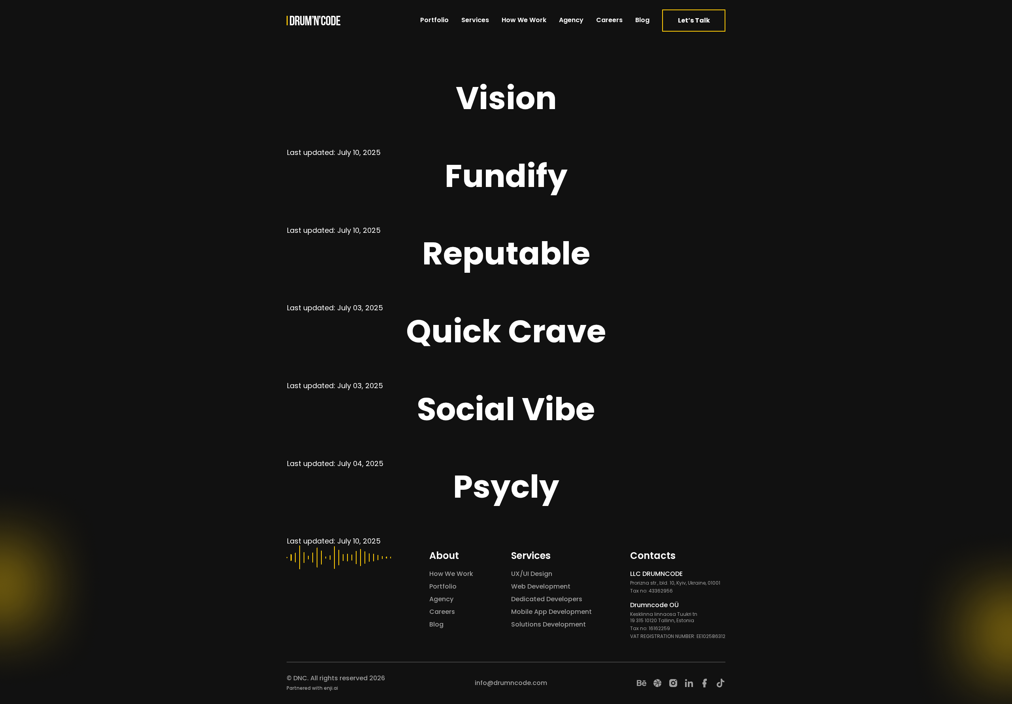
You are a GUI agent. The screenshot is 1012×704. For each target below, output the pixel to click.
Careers (609, 20)
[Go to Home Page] (313, 20)
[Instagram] (673, 683)
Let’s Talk (694, 20)
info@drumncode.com (511, 682)
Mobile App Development (551, 611)
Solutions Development (548, 624)
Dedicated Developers (546, 599)
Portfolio (434, 20)
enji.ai (331, 688)
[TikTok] (720, 683)
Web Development (540, 586)
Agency (571, 20)
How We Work (524, 20)
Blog (642, 20)
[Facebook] (705, 683)
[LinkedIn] (689, 683)
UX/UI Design (531, 573)
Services (475, 20)
